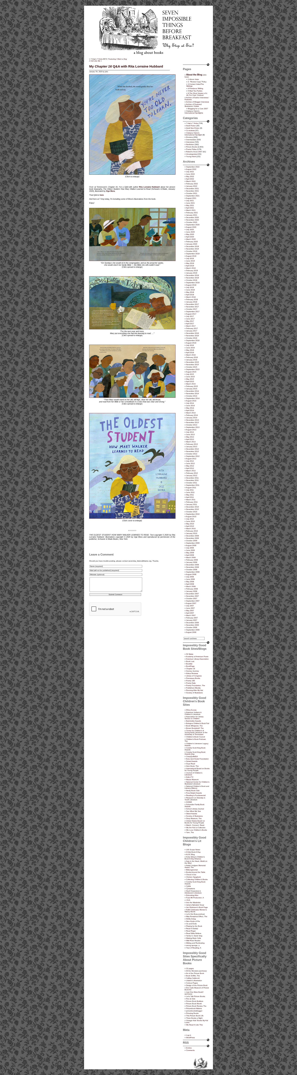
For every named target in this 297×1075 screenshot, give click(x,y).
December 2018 (192, 275)
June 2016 (190, 348)
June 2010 (190, 521)
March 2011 (190, 500)
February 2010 (192, 531)
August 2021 (191, 198)
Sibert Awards (191, 814)
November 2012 (192, 451)
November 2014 (192, 393)
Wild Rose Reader (193, 941)
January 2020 (191, 244)
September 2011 (192, 485)
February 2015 (192, 386)
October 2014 (191, 396)
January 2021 (191, 215)
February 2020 (192, 242)
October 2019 (191, 251)
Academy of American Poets (197, 656)
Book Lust (190, 661)
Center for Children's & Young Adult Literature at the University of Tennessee (196, 732)
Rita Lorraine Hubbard (149, 187)
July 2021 (190, 201)
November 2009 (192, 538)
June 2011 (190, 492)
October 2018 (191, 280)
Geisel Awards (191, 761)
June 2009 (190, 550)
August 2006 (191, 632)
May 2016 (190, 350)
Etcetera (189, 137)
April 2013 (190, 439)
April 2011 (190, 497)
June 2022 (190, 174)
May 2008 (190, 582)
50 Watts (189, 654)
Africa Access (191, 710)
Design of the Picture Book (196, 985)
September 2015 (193, 369)
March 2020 (191, 239)
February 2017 (192, 328)
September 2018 (193, 283)
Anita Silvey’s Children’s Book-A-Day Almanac (195, 858)
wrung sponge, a (193, 945)
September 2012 (193, 456)
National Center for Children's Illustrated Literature (197, 783)
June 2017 (190, 319)
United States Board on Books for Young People (195, 822)
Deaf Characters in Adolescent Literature (193, 892)
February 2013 (192, 444)
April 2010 (190, 526)
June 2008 (190, 579)
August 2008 (191, 574)
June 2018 (190, 290)
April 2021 (190, 208)
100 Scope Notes (193, 850)
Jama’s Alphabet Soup (195, 905)
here (102, 195)
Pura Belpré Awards (194, 793)
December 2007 (192, 594)
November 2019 (192, 249)
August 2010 (191, 516)
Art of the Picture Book (195, 973)
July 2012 (190, 461)
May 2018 (190, 292)
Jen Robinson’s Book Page (197, 907)
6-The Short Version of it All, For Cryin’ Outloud (196, 94)
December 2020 (192, 217)
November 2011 (192, 480)
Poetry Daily (191, 683)
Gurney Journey (192, 671)
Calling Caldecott (193, 978)
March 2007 (191, 615)
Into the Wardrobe (193, 902)
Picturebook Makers (194, 1008)
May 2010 (190, 524)
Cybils (188, 886)
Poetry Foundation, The (195, 685)
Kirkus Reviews (192, 673)
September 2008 (193, 572)
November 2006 (192, 625)
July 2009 (190, 548)
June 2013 (190, 434)
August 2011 (191, 487)
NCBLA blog (191, 919)
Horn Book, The (192, 766)
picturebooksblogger (194, 1011)
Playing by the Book (194, 926)
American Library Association (197, 659)
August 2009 (191, 545)
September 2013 (193, 427)
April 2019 (190, 266)
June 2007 (190, 608)
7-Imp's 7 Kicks (192, 123)
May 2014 (190, 408)
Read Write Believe (193, 933)
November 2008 (192, 567)
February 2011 (192, 502)
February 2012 (192, 473)
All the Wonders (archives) (196, 971)
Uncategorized (192, 154)
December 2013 (192, 420)
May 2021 (190, 205)
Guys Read (190, 764)
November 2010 (192, 509)
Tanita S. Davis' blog (194, 936)
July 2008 (190, 577)
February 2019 (192, 270)
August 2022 (191, 169)
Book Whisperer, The (194, 726)
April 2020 (190, 237)
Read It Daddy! (192, 928)
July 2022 (190, 172)
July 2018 (190, 287)
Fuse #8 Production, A (195, 898)
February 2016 (192, 357)
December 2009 (192, 536)
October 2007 (191, 598)
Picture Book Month (194, 1004)
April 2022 (190, 179)
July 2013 (190, 432)
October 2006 (191, 627)
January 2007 (191, 620)
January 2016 (191, 360)
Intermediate (191, 140)
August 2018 (191, 285)
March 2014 (191, 413)
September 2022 (193, 167)
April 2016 (190, 352)
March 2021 (191, 210)
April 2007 (190, 613)
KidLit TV (189, 777)
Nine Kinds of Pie (193, 921)
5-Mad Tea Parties (195, 91)
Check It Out (191, 875)
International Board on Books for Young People (197, 769)
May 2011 (190, 495)
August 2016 (191, 343)
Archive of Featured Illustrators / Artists (193, 105)
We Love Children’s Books (196, 830)
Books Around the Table (195, 872)
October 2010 (191, 512)
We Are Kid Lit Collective (195, 828)
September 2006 (193, 630)
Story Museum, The (194, 818)
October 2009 (191, 541)
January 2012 (191, 475)
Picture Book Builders (194, 1001)
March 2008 (191, 586)
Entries (189, 1048)
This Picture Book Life (195, 1016)
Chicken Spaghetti (193, 877)
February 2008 (192, 589)
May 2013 (190, 437)
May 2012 (190, 466)
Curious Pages (192, 983)
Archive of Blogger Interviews (197, 102)
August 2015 (191, 372)
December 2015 (192, 362)
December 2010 (192, 507)
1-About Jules (193, 79)
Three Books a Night (194, 1018)
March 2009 (191, 557)
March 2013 (191, 442)
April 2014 (190, 410)
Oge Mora (110, 191)
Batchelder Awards (193, 721)
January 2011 (191, 504)
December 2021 (192, 188)
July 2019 (190, 258)
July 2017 (190, 316)
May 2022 (190, 176)
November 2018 (192, 278)
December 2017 (192, 304)
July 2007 (190, 606)
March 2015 (191, 384)
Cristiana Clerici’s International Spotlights (194, 112)
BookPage (190, 666)
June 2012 (190, 463)
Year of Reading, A (193, 948)
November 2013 (192, 422)
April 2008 (190, 584)
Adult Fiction (191, 126)
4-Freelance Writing (195, 88)
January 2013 (191, 447)
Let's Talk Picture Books (195, 996)
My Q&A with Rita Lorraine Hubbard (126, 66)
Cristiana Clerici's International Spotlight (193, 134)
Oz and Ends (191, 924)
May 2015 (190, 379)
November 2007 (192, 596)
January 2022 (191, 186)
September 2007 (193, 601)
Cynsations (190, 888)
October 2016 (191, 338)
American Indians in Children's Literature (193, 713)
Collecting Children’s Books (197, 879)
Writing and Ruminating (195, 943)
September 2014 (193, 398)
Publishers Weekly (193, 688)
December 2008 (192, 565)
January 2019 (191, 273)
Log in (188, 1035)
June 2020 (190, 232)
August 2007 (191, 603)
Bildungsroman (192, 870)
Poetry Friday (191, 149)
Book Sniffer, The (193, 976)
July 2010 (190, 519)
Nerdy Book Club (193, 790)
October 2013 (191, 425)
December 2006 (192, 623)
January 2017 (191, 331)
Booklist (189, 664)
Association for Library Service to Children (194, 717)
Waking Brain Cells (193, 938)
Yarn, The (190, 832)
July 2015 (190, 374)
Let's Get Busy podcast (195, 914)
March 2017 (191, 326)
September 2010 (193, 514)
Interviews (190, 142)
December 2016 (192, 333)
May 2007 (190, 610)
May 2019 (190, 263)
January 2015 (191, 389)
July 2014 (190, 403)
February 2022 (192, 184)
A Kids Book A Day (193, 852)
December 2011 (192, 478)
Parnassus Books (193, 678)
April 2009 (190, 555)
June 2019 (190, 261)
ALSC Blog (190, 854)
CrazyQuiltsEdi (192, 756)
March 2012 (191, 471)
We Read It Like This (194, 1025)
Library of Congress (194, 676)
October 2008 (191, 569)
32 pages (190, 968)
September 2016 (193, 340)
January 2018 (191, 302)
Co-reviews (190, 130)
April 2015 (190, 381)
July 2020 (190, 229)
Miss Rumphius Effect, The (196, 916)
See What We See (193, 811)
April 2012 (190, 468)
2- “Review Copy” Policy (197, 82)
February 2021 (192, 213)
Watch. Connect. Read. (195, 825)
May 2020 (190, 234)
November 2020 (192, 220)
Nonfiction (190, 144)
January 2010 (191, 533)
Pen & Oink (190, 999)
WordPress (190, 1037)
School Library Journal (195, 809)
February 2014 (192, 415)
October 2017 (191, 309)
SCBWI (189, 802)
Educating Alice (192, 895)
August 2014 (191, 401)
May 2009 (190, 553)
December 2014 (192, 391)
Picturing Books (192, 1013)
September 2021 (193, 196)
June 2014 (190, 406)
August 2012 (191, 459)
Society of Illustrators (194, 693)
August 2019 (191, 256)
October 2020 (191, 222)
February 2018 (192, 299)
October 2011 (191, 483)
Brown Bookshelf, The (195, 728)
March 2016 (191, 355)
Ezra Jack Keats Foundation (197, 759)
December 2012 (192, 449)
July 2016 (190, 345)
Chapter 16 (190, 669)
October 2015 (191, 367)
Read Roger (191, 931)
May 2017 (190, 321)
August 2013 (191, 430)
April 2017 (190, 324)
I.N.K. (188, 900)
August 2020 (191, 227)
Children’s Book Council (195, 737)
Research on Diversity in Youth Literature (195, 799)
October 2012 (191, 454)
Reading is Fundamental (196, 795)
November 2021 (192, 191)
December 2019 (192, 246)
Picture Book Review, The (196, 1006)
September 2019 (193, 254)
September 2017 (193, 311)
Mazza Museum (192, 779)
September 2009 (193, 543)
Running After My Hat (194, 690)
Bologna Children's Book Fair (197, 723)
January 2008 (191, 591)
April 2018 (190, 295)
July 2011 (190, 490)
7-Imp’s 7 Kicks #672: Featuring (109, 59)
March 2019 (191, 268)
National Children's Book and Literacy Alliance (197, 787)
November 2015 (192, 365)
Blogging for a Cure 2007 (198, 109)
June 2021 (190, 203)
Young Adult (191, 156)
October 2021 (191, 193)
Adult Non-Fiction (193, 128)
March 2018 (191, 297)
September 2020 (193, 225)
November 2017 (192, 307)
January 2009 (191, 562)
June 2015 (190, 377)
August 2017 (191, 314)
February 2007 (192, 618)
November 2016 (192, 336)
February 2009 (192, 560)
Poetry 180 (190, 681)
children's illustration (194, 980)
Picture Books (191, 147)
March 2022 (191, 181)
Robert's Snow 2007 (194, 152)
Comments (190, 1050)
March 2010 (191, 528)
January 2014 (191, 418)
